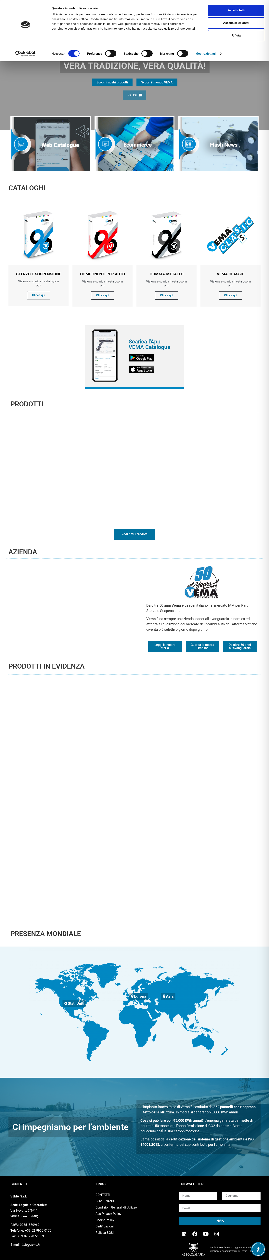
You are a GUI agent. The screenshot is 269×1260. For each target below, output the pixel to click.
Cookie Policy (105, 1220)
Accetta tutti (236, 10)
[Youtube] (206, 1234)
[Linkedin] (184, 1234)
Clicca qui (38, 295)
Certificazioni (105, 1226)
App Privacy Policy (108, 1214)
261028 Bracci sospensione (134, 883)
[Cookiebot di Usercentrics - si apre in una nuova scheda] (25, 54)
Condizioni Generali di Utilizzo (116, 1207)
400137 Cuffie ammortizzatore (220, 762)
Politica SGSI (105, 1233)
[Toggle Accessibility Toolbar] (258, 1249)
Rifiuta (236, 35)
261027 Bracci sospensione (220, 883)
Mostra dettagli (206, 53)
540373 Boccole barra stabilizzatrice (134, 762)
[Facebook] (195, 1234)
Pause (133, 95)
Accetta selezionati (236, 22)
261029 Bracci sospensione (48, 883)
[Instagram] (217, 1234)
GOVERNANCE (106, 1201)
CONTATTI (103, 1195)
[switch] (110, 53)
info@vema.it (31, 1245)
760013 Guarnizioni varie (48, 762)
